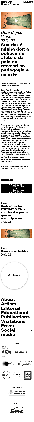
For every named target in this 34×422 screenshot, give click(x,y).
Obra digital (11, 33)
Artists (8, 304)
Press (7, 326)
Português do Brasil (11, 85)
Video (6, 37)
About (8, 300)
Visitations (13, 321)
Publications (15, 317)
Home (4, 4)
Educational (14, 313)
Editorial (14, 4)
